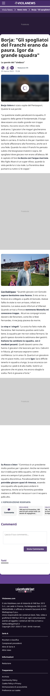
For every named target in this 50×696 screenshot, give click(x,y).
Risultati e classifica (10, 640)
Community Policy (9, 680)
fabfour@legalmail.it (11, 623)
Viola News (7, 9)
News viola (22, 9)
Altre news (6, 650)
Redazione (6, 663)
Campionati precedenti (12, 643)
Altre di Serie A (8, 647)
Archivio (5, 676)
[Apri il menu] (3, 3)
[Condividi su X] (12, 68)
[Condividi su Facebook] (7, 68)
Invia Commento (35, 549)
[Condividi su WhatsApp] (3, 68)
